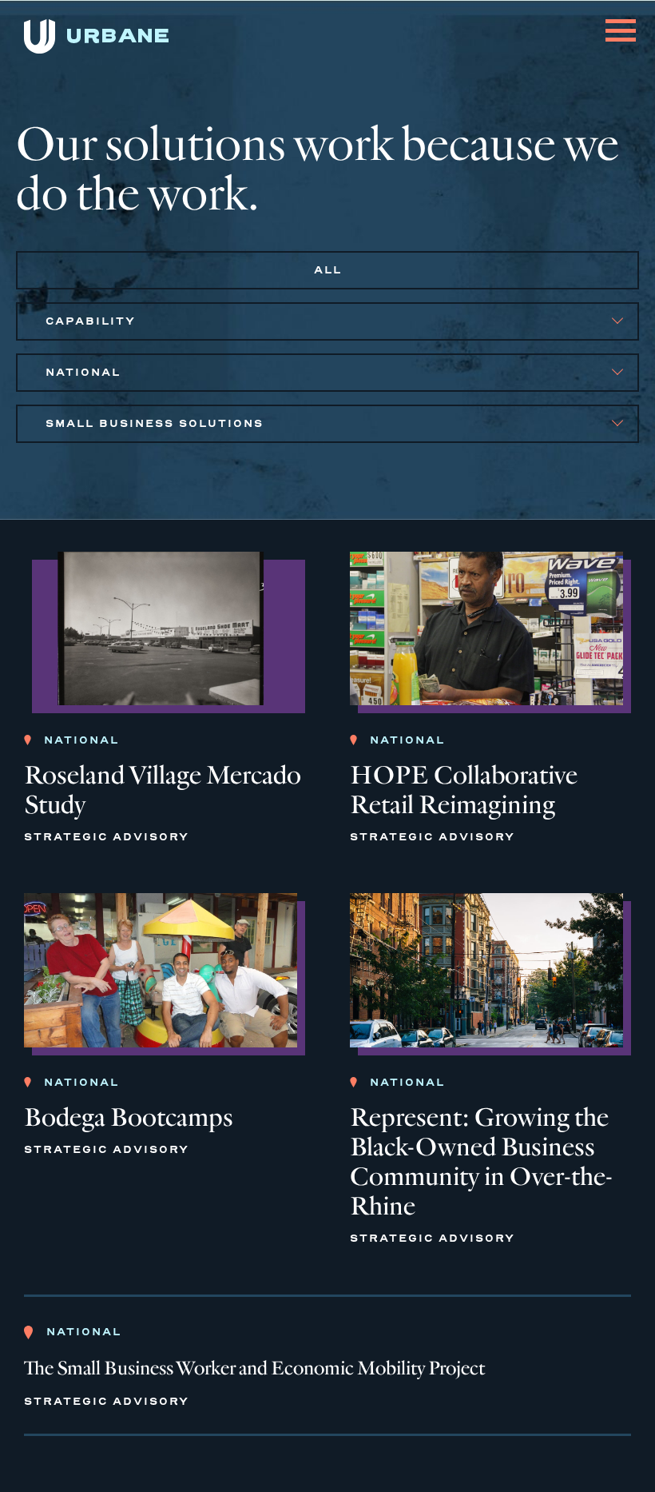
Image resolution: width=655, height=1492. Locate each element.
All (328, 270)
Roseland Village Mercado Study (162, 790)
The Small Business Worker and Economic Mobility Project (254, 1368)
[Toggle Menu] (620, 21)
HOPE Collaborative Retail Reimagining (464, 790)
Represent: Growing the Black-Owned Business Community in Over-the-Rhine (481, 1162)
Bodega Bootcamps (128, 1117)
